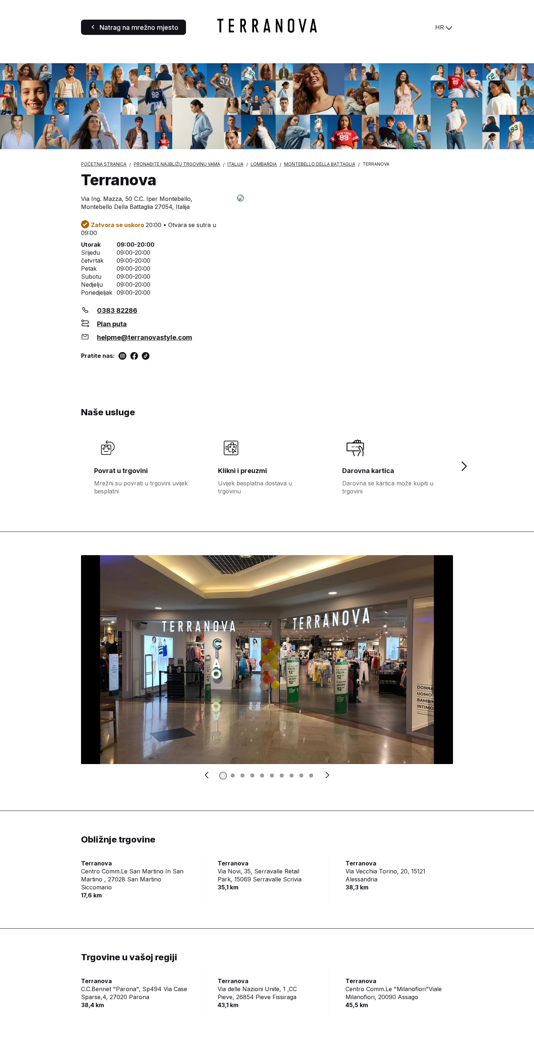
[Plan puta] (345, 198)
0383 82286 (117, 310)
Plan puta (112, 324)
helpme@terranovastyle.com (144, 337)
